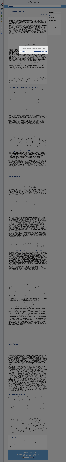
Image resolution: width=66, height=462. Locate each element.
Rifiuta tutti (37, 51)
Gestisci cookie (23, 51)
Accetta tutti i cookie (43, 51)
